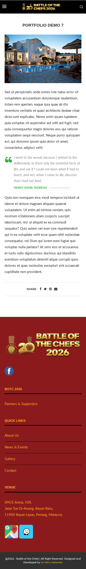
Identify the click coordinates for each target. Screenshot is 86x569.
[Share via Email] (55, 289)
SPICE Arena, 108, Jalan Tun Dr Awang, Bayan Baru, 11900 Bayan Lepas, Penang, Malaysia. (34, 509)
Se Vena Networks (52, 562)
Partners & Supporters (21, 404)
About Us (12, 435)
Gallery (10, 459)
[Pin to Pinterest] (50, 289)
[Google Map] (12, 528)
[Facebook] (9, 369)
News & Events (16, 447)
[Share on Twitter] (45, 289)
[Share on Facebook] (41, 289)
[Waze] (26, 528)
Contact (10, 470)
